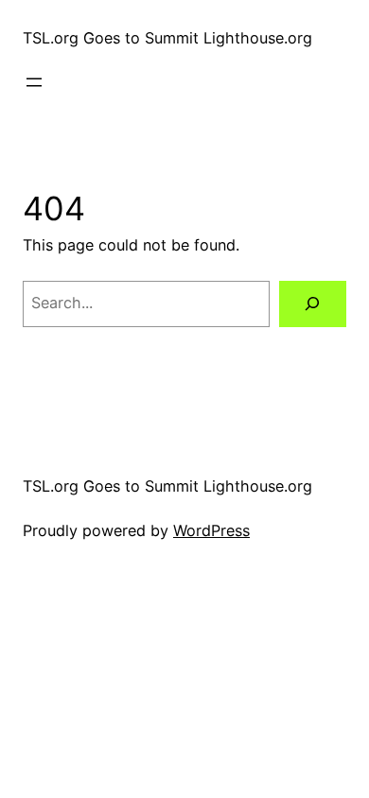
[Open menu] (34, 82)
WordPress (211, 530)
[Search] (312, 304)
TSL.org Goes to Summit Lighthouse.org (167, 37)
